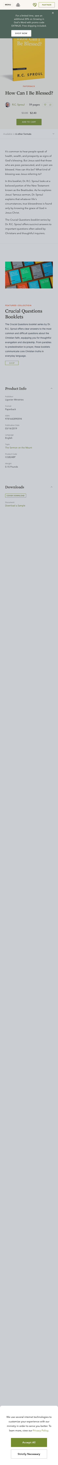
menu (8, 5)
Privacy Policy (40, 1430)
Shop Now (21, 33)
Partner (46, 5)
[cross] (53, 13)
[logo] (18, 5)
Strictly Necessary (29, 1454)
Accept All (29, 1442)
